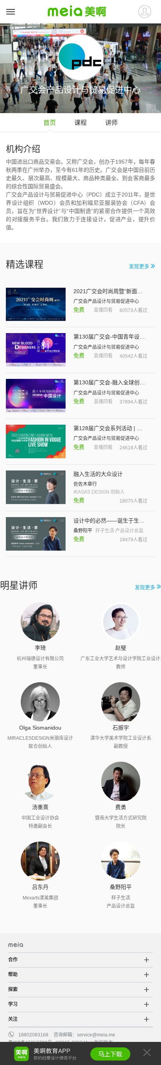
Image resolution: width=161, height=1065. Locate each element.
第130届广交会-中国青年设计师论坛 (110, 336)
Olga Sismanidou (40, 727)
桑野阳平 (82, 530)
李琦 (40, 648)
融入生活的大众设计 (98, 474)
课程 (80, 122)
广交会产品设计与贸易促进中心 (106, 301)
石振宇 (121, 727)
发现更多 (140, 266)
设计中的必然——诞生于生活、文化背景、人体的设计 (110, 520)
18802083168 (33, 1035)
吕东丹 (40, 887)
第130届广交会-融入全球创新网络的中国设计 (110, 382)
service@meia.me (96, 1035)
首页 (49, 122)
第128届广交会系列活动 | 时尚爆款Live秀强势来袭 (110, 428)
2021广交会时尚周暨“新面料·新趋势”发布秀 (110, 291)
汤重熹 (40, 807)
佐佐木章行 (85, 484)
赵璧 (120, 648)
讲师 (111, 122)
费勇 (120, 807)
